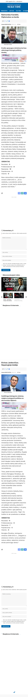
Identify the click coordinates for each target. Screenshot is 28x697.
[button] (7, 21)
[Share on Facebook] (5, 21)
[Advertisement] (14, 212)
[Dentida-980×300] (14, 58)
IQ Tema (18, 24)
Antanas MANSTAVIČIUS (6, 24)
